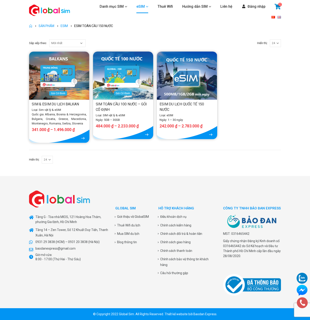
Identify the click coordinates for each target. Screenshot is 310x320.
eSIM (140, 6)
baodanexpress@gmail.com (55, 248)
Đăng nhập (257, 6)
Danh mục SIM (112, 6)
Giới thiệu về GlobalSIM (133, 216)
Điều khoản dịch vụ (173, 216)
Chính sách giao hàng (175, 242)
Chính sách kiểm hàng (175, 225)
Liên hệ (226, 6)
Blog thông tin (127, 242)
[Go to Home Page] (30, 26)
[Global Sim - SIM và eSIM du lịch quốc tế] (49, 10)
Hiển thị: (262, 43)
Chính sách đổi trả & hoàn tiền (181, 234)
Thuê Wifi (165, 6)
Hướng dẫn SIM (195, 6)
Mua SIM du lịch (128, 234)
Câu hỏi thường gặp (174, 273)
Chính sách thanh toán (176, 251)
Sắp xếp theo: (38, 43)
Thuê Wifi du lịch (128, 225)
